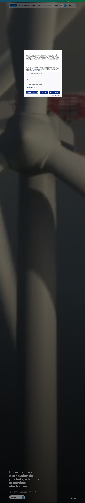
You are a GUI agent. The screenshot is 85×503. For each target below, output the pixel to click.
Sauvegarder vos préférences (32, 92)
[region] (43, 73)
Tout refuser (44, 92)
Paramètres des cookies (32, 87)
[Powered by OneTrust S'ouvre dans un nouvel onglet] (56, 96)
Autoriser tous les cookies (54, 92)
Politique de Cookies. (37, 70)
